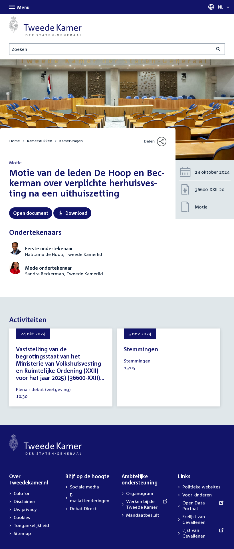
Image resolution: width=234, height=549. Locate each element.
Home (14, 140)
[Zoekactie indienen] (218, 49)
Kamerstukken (39, 140)
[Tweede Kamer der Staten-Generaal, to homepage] (45, 26)
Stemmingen (141, 349)
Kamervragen (71, 140)
